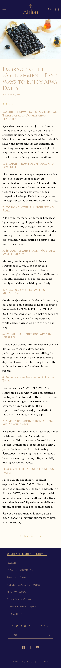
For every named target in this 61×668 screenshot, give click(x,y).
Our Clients (15, 614)
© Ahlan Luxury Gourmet (27, 554)
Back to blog (32, 536)
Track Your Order (19, 599)
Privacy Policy (16, 592)
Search (11, 563)
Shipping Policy (17, 577)
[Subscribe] (49, 635)
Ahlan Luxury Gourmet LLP (34, 662)
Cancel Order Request (22, 607)
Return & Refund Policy (23, 585)
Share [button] (9, 104)
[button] (4, 9)
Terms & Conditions (21, 570)
